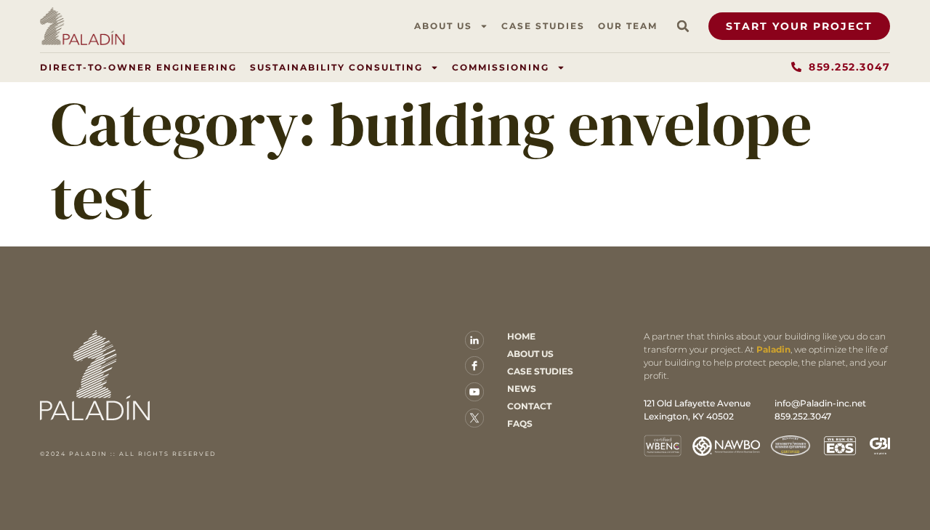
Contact (529, 406)
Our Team (628, 25)
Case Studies (543, 25)
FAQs (520, 423)
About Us (443, 25)
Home (521, 336)
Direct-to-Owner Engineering (138, 67)
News (521, 388)
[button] (683, 26)
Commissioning (500, 67)
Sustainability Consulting (336, 67)
